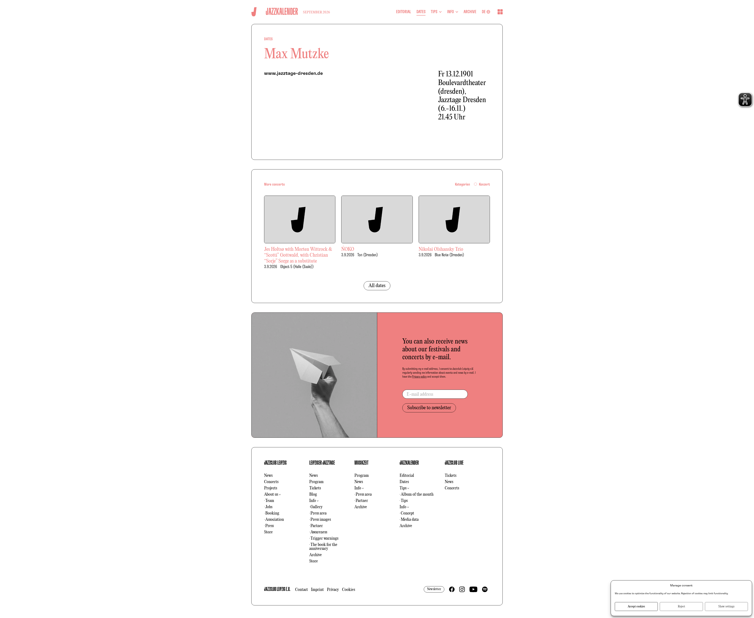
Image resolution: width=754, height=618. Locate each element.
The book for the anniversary (323, 546)
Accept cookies (636, 606)
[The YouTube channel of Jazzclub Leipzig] (473, 589)
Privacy (333, 589)
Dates (404, 482)
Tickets (315, 488)
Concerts (271, 482)
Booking (272, 513)
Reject (681, 606)
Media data (410, 519)
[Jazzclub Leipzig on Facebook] (452, 589)
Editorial (407, 475)
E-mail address (420, 394)
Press (269, 526)
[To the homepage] (254, 11)
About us (271, 494)
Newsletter (434, 589)
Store (268, 532)
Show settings (726, 606)
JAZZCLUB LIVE (454, 463)
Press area (318, 513)
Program (316, 482)
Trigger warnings (324, 538)
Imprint (317, 589)
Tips (403, 488)
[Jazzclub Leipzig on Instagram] (462, 589)
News (268, 475)
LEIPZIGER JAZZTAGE (322, 463)
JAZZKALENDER (409, 463)
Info (312, 500)
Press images (320, 519)
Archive (315, 555)
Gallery (316, 507)
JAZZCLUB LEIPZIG (275, 463)
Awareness (318, 532)
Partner (316, 526)
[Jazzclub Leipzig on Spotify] (485, 589)
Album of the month (417, 494)
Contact (301, 589)
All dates (377, 285)
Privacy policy (419, 376)
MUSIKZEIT (361, 463)
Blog (313, 494)
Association (274, 519)
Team (269, 500)
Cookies (348, 589)
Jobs (268, 507)
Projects (270, 488)
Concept (407, 513)
